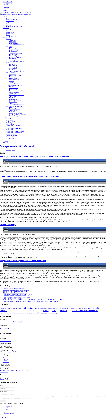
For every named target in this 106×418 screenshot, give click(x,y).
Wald (31, 313)
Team (23, 313)
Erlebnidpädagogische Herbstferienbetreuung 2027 (15, 288)
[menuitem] (54, 7)
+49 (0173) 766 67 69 (9, 12)
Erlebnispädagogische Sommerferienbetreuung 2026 (16, 290)
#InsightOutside (4, 308)
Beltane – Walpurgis (8, 225)
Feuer (67, 308)
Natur (54, 311)
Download (5, 8)
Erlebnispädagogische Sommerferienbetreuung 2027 (16, 295)
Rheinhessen (93, 310)
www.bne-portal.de (4, 379)
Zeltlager (55, 313)
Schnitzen (7, 313)
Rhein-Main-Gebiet (80, 311)
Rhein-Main (69, 310)
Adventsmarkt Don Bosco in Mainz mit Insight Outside (16, 297)
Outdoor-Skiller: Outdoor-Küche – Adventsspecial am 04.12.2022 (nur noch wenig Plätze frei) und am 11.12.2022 (31, 301)
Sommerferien (15, 313)
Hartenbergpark (84, 308)
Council (12, 308)
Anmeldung (6, 7)
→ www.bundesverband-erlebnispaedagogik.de (11, 321)
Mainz (45, 310)
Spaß (21, 313)
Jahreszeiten (9, 310)
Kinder (18, 310)
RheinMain (2, 313)
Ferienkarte (64, 308)
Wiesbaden (42, 313)
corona (9, 308)
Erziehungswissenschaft (43, 308)
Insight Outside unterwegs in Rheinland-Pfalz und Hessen (23, 261)
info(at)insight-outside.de (10, 351)
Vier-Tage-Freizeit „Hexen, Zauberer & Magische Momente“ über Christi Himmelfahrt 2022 (37, 156)
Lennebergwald (39, 310)
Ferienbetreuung (51, 308)
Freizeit (76, 308)
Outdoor (63, 311)
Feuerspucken (71, 308)
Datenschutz (6, 362)
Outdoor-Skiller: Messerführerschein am (13, 298)
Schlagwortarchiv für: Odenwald (17, 146)
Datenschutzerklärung (14, 397)
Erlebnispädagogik (30, 308)
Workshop (50, 313)
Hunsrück (90, 308)
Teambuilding (27, 313)
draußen (15, 308)
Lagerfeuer (33, 310)
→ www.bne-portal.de (5, 341)
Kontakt (5, 10)
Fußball (79, 308)
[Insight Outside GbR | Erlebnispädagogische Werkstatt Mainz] (15, 14)
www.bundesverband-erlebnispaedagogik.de (11, 370)
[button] (6, 160)
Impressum (5, 360)
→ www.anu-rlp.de (5, 328)
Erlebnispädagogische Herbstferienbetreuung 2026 (15, 291)
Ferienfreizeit (58, 308)
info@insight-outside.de (25, 12)
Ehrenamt (19, 308)
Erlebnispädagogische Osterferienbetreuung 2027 (15, 293)
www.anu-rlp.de (4, 372)
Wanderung (36, 313)
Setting (10, 313)
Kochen (28, 310)
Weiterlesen (3, 170)
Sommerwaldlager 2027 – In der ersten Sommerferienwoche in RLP (19, 294)
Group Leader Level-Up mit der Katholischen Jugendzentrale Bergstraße (29, 176)
